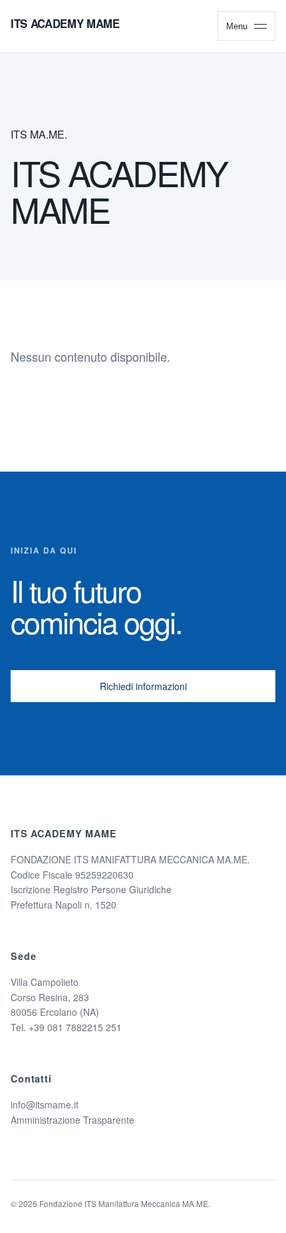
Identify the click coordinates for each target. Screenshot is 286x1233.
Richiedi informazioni (143, 686)
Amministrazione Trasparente (72, 1119)
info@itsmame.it (44, 1104)
